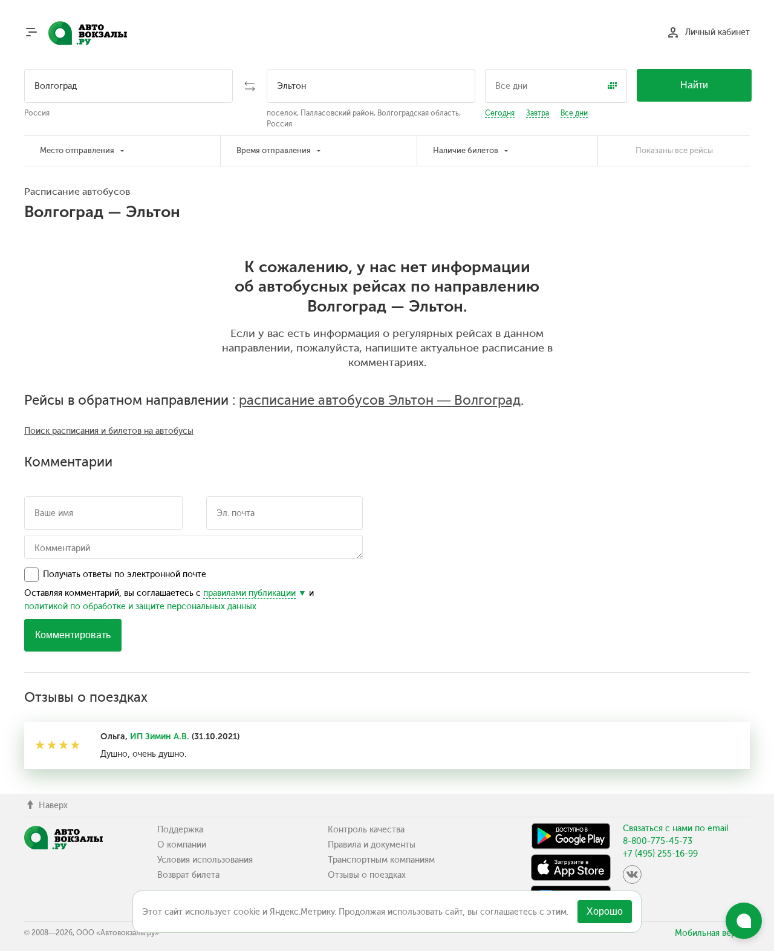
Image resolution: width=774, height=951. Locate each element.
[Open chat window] (744, 921)
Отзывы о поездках (367, 875)
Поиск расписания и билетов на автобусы (109, 431)
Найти (694, 85)
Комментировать (73, 635)
